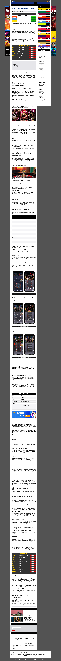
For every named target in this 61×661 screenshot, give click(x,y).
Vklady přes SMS (41, 70)
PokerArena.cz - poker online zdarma (29, 639)
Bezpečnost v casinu (41, 69)
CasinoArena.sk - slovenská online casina (29, 645)
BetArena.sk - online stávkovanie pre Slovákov (18, 644)
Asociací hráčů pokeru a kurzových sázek (23, 652)
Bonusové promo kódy (41, 81)
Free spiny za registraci (41, 73)
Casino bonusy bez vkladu (42, 77)
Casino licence (40, 57)
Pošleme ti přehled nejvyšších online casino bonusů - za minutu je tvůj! (23, 625)
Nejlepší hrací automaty (41, 65)
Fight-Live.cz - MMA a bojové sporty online (17, 637)
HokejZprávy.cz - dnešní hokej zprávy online (18, 639)
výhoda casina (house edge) (16, 129)
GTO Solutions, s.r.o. (43, 659)
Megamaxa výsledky (41, 92)
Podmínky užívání (23, 659)
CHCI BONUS (33, 17)
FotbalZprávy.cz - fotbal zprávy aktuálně (17, 638)
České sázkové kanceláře (42, 84)
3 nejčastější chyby (18, 82)
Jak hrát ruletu (15, 65)
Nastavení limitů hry (41, 100)
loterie (27, 546)
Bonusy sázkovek (41, 85)
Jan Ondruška (21, 11)
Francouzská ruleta (16, 66)
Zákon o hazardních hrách (42, 56)
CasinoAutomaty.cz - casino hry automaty (29, 638)
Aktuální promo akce (41, 78)
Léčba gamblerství (41, 101)
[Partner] (53, 30)
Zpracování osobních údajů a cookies (29, 659)
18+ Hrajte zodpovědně (37, 659)
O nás (11, 659)
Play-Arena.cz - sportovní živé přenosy (29, 642)
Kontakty (14, 659)
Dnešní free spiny (41, 76)
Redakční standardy (17, 659)
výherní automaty (30, 430)
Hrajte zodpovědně (13, 603)
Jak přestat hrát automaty (42, 99)
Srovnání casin (40, 64)
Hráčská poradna (41, 104)
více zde (27, 604)
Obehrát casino (14, 536)
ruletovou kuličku (21, 78)
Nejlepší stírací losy (41, 93)
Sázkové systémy (16, 69)
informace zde (25, 655)
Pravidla (14, 64)
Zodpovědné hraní (13, 652)
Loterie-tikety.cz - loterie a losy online (29, 637)
